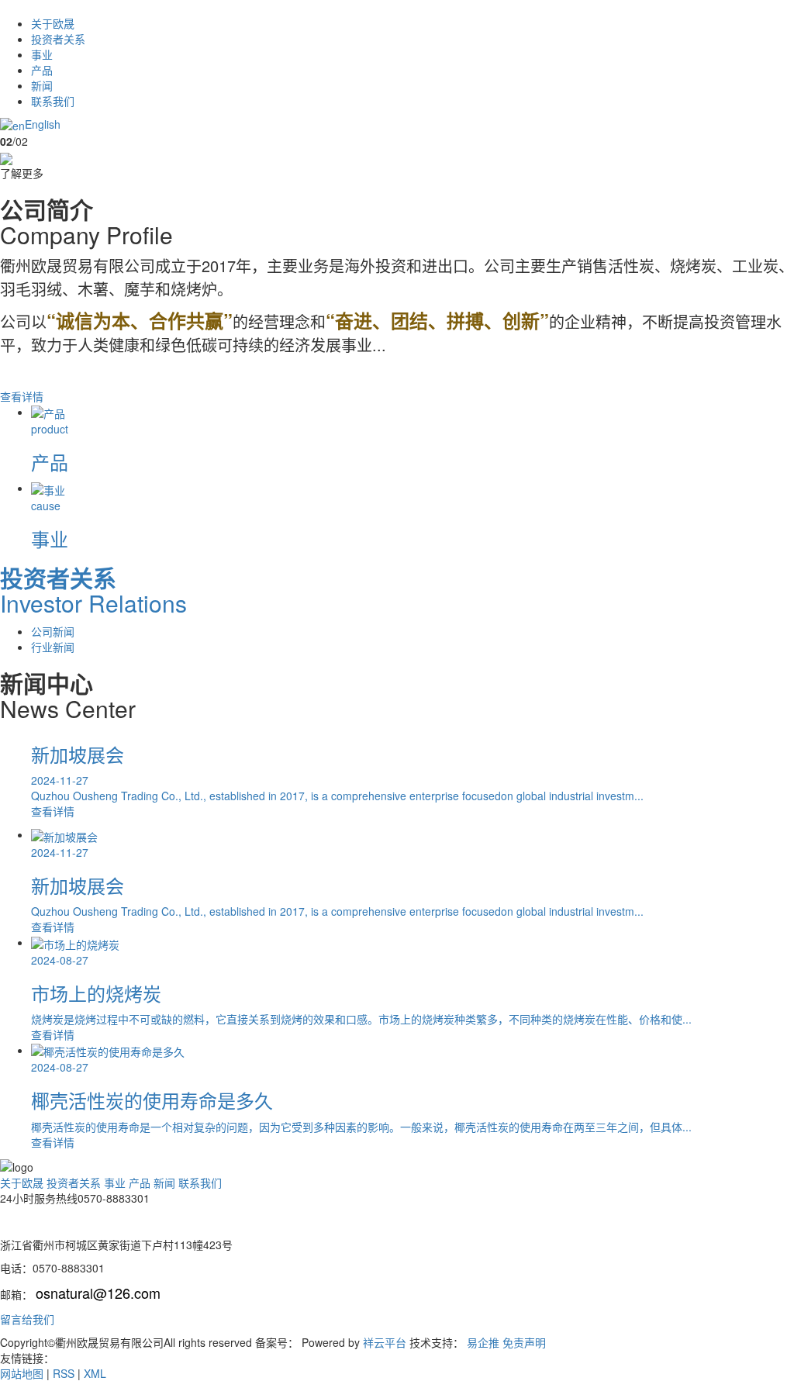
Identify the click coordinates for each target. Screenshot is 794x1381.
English (42, 124)
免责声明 (524, 1342)
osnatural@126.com (98, 1293)
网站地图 (21, 1373)
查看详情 (23, 396)
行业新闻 (52, 646)
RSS (63, 1373)
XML (95, 1373)
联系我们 (52, 101)
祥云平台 (384, 1342)
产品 (42, 70)
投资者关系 (58, 39)
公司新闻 (52, 631)
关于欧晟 (52, 23)
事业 (42, 54)
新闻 (42, 85)
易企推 (483, 1342)
